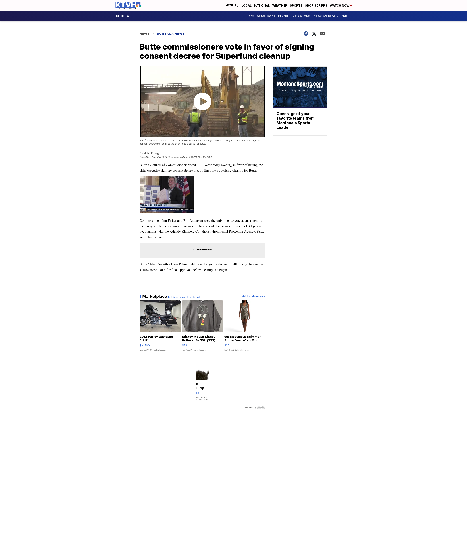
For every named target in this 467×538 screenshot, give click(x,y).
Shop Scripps (316, 5)
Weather (279, 5)
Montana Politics (301, 16)
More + (346, 16)
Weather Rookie (266, 16)
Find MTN (283, 16)
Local (247, 5)
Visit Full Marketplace (253, 296)
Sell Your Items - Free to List (184, 297)
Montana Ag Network (326, 16)
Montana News (170, 34)
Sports (296, 5)
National (262, 5)
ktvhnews (123, 16)
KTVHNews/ (118, 16)
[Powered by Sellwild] (260, 407)
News (250, 16)
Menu (230, 5)
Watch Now (340, 5)
